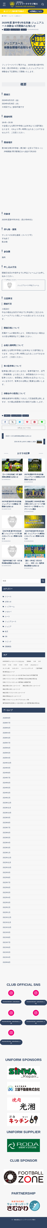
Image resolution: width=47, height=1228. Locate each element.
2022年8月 (6, 877)
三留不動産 (39, 668)
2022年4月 (6, 897)
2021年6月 (6, 947)
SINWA (29, 661)
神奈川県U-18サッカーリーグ (11, 689)
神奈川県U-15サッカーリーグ (31, 686)
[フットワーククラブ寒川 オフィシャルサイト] (23, 4)
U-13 (20, 665)
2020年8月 (6, 962)
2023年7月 (6, 827)
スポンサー (15, 668)
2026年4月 (6, 733)
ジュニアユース (15, 29)
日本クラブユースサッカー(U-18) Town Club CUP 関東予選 (20, 675)
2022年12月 (7, 857)
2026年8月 (6, 718)
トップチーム (10, 606)
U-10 (4, 665)
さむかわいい (34, 665)
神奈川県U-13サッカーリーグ (11, 686)
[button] (5, 422)
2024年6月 (6, 783)
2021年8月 (6, 937)
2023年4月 (6, 842)
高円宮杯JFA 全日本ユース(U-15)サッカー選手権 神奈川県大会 (21, 703)
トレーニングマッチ (27, 668)
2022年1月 (6, 912)
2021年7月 (6, 942)
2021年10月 (7, 927)
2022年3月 (6, 902)
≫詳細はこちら (36, 11)
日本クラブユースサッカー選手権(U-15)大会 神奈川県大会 (20, 679)
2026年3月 (6, 738)
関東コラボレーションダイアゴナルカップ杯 (16, 699)
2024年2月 (6, 798)
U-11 (9, 665)
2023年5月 (6, 837)
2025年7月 (6, 743)
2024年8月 (6, 773)
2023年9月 (6, 817)
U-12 (15, 665)
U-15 (26, 665)
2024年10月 (7, 763)
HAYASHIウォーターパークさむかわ (13, 661)
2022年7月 (6, 882)
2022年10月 (7, 867)
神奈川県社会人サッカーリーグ (12, 696)
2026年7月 (6, 723)
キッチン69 (6, 668)
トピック (23, 29)
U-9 (39, 661)
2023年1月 (6, 852)
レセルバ (8, 611)
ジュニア (8, 626)
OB (6, 636)
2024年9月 (6, 768)
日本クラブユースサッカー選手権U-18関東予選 (17, 682)
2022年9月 (6, 872)
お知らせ (6, 29)
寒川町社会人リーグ (9, 672)
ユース (7, 616)
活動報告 (8, 646)
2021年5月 (6, 952)
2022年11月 (7, 862)
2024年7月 (6, 778)
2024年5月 (6, 788)
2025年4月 (6, 758)
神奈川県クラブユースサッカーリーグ (14, 692)
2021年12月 (7, 917)
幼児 (6, 631)
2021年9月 (6, 932)
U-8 (35, 661)
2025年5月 (6, 753)
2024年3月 (6, 793)
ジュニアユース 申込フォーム (28, 285)
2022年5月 (6, 892)
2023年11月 (7, 808)
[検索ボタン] (43, 4)
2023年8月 (6, 822)
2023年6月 (6, 832)
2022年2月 (6, 907)
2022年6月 (6, 887)
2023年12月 (7, 803)
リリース (8, 596)
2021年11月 (7, 922)
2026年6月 (6, 728)
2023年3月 (6, 847)
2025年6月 (6, 748)
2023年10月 (7, 813)
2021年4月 (6, 957)
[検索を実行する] (43, 581)
